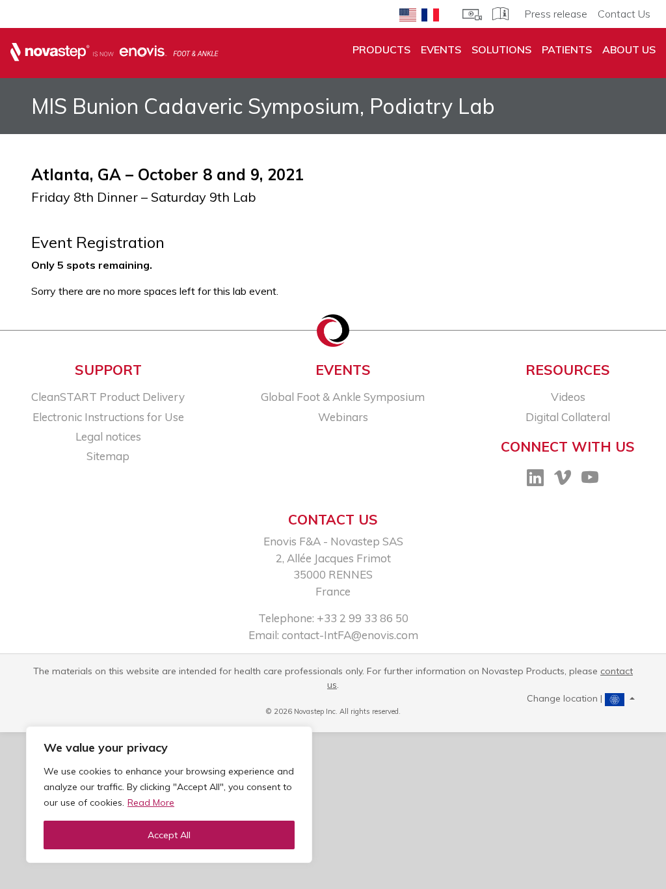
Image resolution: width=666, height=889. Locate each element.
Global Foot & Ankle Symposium (343, 396)
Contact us (333, 519)
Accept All (169, 835)
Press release (555, 13)
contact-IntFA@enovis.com (350, 635)
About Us (629, 49)
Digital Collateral (568, 417)
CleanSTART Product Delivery (108, 396)
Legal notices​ (108, 436)
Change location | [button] (566, 698)
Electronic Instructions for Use (108, 417)
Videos (568, 396)
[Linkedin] (535, 480)
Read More (150, 802)
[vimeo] (562, 480)
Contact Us (624, 13)
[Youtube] (589, 480)
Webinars (343, 417)
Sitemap (108, 456)
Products (381, 49)
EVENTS (441, 49)
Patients (567, 49)
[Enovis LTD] (114, 52)
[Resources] (472, 13)
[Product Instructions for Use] (500, 12)
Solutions (501, 49)
